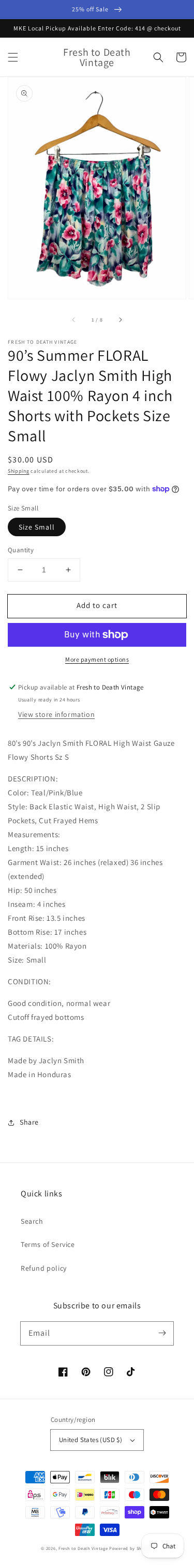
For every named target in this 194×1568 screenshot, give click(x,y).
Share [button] (29, 1122)
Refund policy (44, 1268)
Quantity (21, 550)
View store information (56, 714)
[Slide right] (120, 320)
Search (32, 1221)
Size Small (37, 527)
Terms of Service (48, 1244)
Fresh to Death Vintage (83, 1548)
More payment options (97, 659)
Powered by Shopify (131, 1548)
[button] (13, 57)
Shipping (18, 471)
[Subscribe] (162, 1333)
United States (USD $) (90, 1439)
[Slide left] (74, 320)
